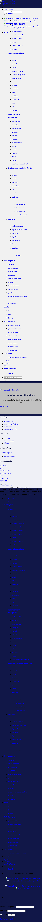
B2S (1, 476)
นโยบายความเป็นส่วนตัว (11, 424)
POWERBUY (4, 478)
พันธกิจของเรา (8, 422)
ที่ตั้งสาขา (7, 366)
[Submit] (4, 14)
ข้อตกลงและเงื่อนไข (10, 429)
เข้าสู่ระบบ (12, 915)
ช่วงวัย (6, 307)
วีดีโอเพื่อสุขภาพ (9, 457)
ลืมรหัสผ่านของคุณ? (6, 919)
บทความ (6, 363)
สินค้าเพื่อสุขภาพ (9, 321)
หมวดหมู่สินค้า (8, 9)
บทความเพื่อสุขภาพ (6, 453)
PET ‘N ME (4, 481)
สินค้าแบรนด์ (8, 353)
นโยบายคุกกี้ (8, 427)
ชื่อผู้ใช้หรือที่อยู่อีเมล (8, 907)
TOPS (2, 468)
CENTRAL (3, 466)
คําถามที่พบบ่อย (9, 441)
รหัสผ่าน (3, 911)
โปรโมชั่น (7, 361)
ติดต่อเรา (7, 438)
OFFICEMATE (4, 471)
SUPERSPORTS (5, 473)
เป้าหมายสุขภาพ (9, 261)
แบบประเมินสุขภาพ (10, 368)
